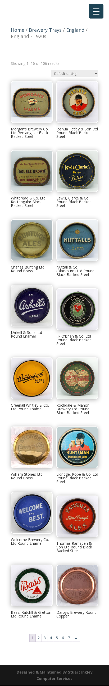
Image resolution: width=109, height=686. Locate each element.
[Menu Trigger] (96, 11)
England (75, 30)
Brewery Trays (45, 30)
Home (17, 30)
